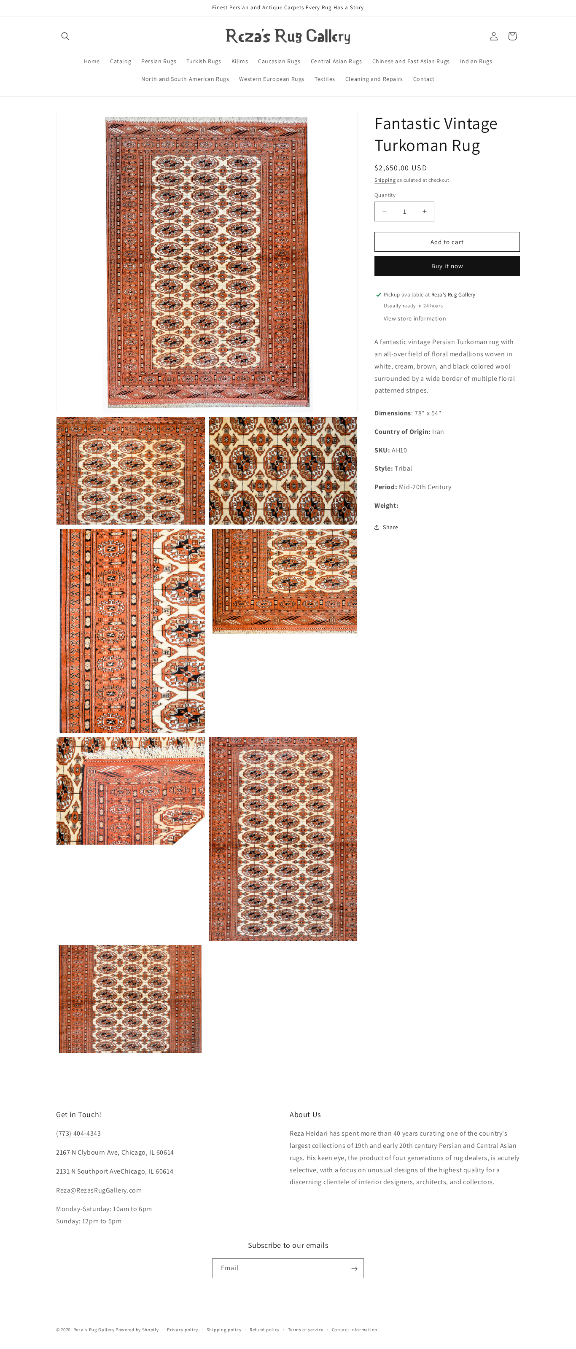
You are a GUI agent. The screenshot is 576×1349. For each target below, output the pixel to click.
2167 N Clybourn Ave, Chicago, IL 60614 (115, 1152)
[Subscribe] (354, 1269)
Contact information (354, 1329)
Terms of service (305, 1329)
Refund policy (265, 1329)
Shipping (385, 180)
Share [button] (390, 527)
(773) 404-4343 (78, 1133)
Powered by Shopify (137, 1330)
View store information (415, 318)
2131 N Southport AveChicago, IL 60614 (114, 1171)
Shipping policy (224, 1329)
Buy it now (447, 266)
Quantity (385, 194)
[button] (65, 36)
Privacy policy (182, 1329)
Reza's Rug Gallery (94, 1330)
